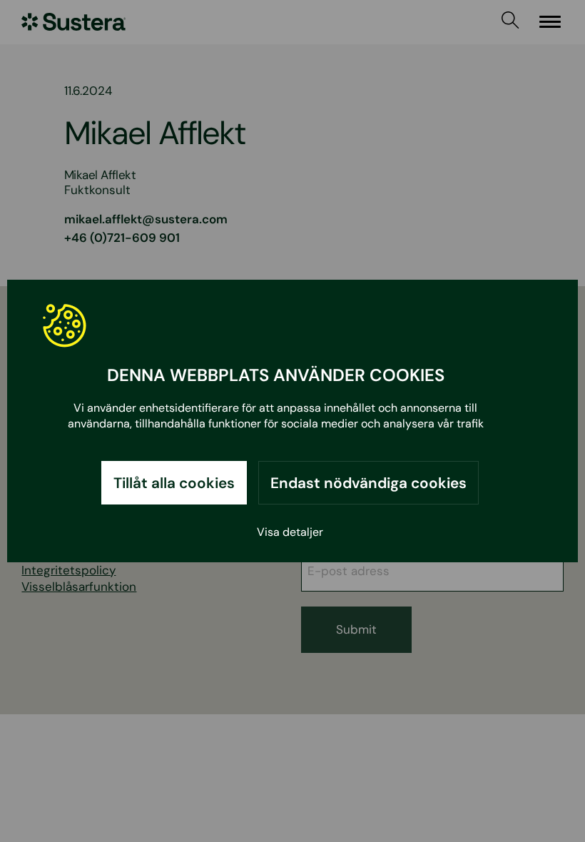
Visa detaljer (290, 531)
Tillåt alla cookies (174, 482)
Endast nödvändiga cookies (368, 482)
